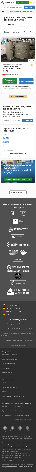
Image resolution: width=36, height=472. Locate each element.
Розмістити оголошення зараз (18, 179)
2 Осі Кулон (10, 324)
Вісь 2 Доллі (28, 328)
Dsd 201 (6, 142)
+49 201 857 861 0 (13, 308)
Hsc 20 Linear (8, 150)
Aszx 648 (6, 134)
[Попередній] (3, 50)
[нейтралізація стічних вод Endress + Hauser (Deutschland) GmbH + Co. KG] (18, 50)
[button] (34, 2)
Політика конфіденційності (10, 466)
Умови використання (26, 466)
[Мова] (30, 2)
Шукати (30, 7)
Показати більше (19, 154)
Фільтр (11, 24)
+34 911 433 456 (12, 315)
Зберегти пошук (18, 96)
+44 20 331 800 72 (13, 305)
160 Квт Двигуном (23, 324)
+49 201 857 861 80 (13, 311)
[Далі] (33, 50)
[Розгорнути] (18, 91)
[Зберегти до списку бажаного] (32, 64)
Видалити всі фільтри (13, 32)
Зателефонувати (27, 81)
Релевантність (26, 27)
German (6, 146)
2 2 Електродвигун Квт (18, 345)
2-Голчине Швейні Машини (12, 328)
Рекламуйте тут (18, 192)
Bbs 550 (6, 138)
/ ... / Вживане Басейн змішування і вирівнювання (19, 11)
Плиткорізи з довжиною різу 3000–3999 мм (18, 340)
